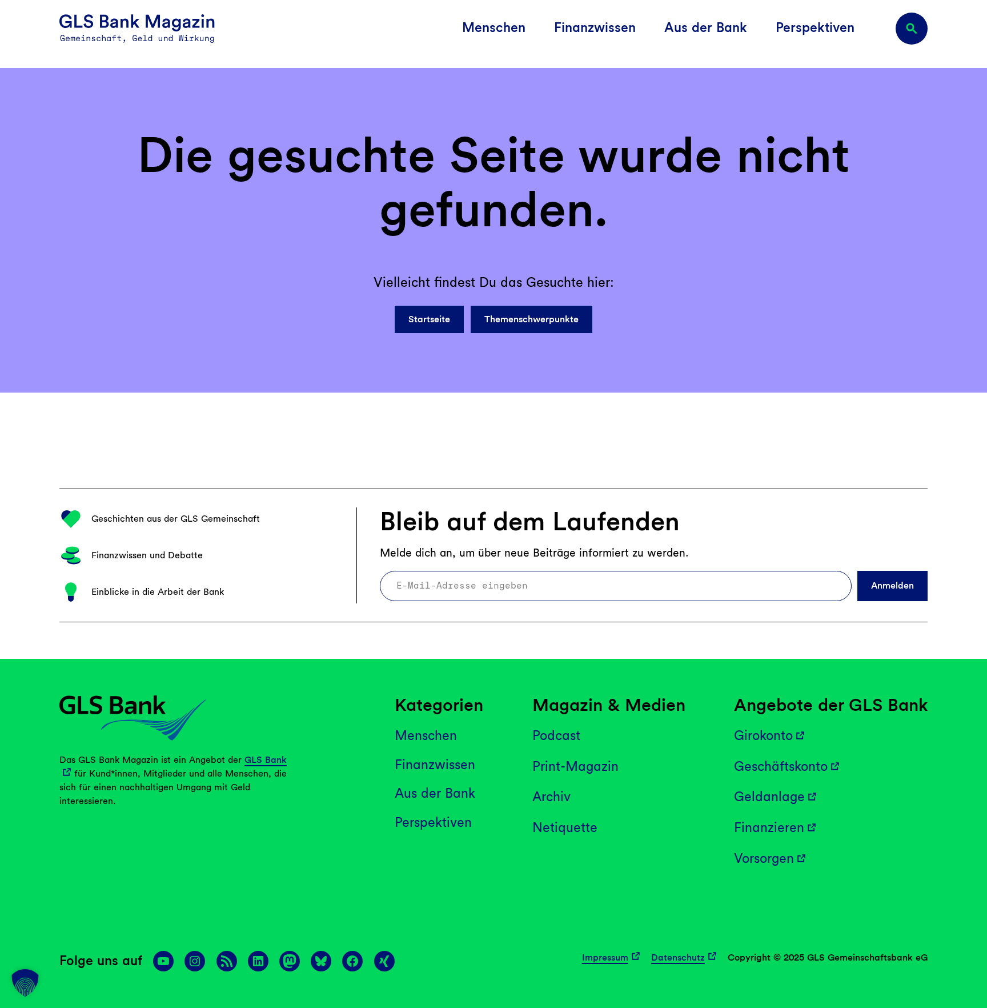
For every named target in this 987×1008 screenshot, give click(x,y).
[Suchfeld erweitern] (912, 29)
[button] (25, 983)
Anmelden (892, 585)
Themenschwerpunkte (531, 319)
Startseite (429, 319)
